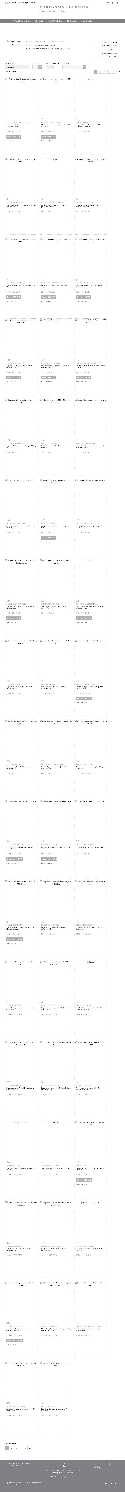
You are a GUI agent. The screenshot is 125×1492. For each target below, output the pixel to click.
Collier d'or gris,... (15, 764)
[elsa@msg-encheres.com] (107, 2)
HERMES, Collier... (84, 1166)
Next (118, 72)
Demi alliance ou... (50, 845)
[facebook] (117, 2)
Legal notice (70, 1477)
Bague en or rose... (50, 283)
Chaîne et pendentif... (51, 122)
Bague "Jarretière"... (86, 604)
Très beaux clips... (15, 1326)
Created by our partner (14, 1484)
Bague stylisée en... (15, 443)
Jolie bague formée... (16, 524)
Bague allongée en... (16, 684)
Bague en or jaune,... (51, 1085)
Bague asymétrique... (16, 604)
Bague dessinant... (15, 283)
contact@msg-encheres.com (63, 1473)
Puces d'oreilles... (50, 684)
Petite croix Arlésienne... (18, 122)
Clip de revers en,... (15, 845)
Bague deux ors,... (14, 1246)
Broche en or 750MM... (86, 363)
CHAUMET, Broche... (50, 1326)
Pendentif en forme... (86, 443)
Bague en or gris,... (50, 524)
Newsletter (22, 3)
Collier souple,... (84, 1246)
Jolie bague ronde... (51, 604)
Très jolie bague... (85, 764)
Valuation (12, 3)
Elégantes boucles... (86, 925)
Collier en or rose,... (51, 443)
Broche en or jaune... (86, 684)
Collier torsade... (85, 524)
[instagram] (112, 2)
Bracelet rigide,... (50, 1406)
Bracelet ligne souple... (53, 764)
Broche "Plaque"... (85, 1005)
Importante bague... (16, 1166)
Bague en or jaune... (16, 203)
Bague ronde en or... (86, 283)
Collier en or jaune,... (87, 845)
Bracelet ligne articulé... (89, 1326)
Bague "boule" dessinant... (54, 203)
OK (40, 67)
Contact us (31, 3)
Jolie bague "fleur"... (51, 1166)
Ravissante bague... (50, 363)
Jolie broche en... (84, 1085)
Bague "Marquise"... (85, 122)
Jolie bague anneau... (16, 1406)
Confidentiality (60, 1477)
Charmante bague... (85, 203)
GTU (51, 1477)
